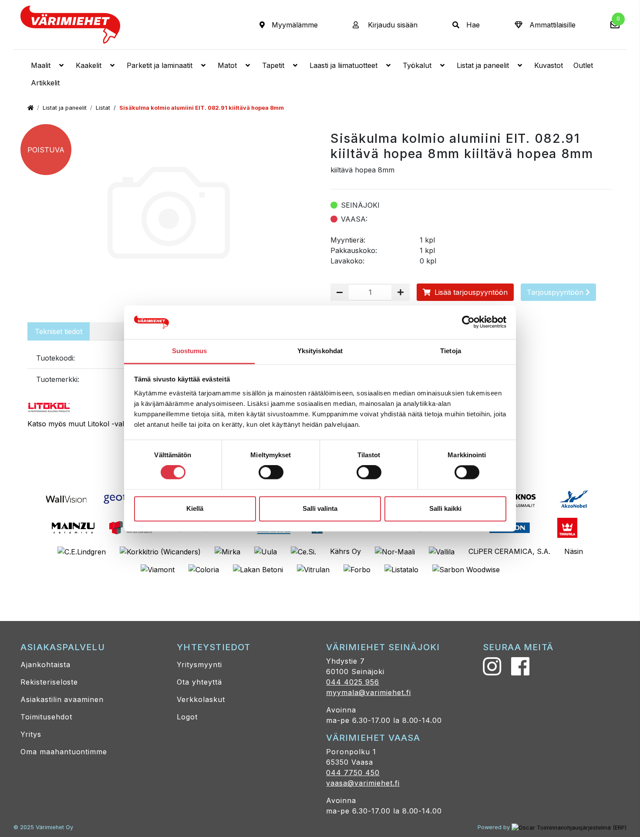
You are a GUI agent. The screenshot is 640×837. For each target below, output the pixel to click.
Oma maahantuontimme (63, 751)
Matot (227, 65)
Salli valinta (320, 508)
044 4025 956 (352, 682)
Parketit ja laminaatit (159, 65)
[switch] (271, 472)
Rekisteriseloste (49, 682)
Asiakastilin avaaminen (62, 699)
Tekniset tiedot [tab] (58, 331)
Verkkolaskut (201, 699)
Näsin (573, 551)
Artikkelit (45, 82)
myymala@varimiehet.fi (368, 692)
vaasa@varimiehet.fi (362, 783)
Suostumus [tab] (189, 350)
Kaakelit (88, 65)
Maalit (41, 65)
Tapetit (273, 65)
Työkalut (417, 65)
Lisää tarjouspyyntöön (470, 292)
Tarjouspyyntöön (556, 292)
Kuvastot (548, 65)
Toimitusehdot (46, 716)
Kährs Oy (345, 551)
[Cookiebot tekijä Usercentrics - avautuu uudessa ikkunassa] (468, 322)
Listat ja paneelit (483, 65)
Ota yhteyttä (199, 682)
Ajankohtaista (45, 664)
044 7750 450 (353, 772)
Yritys (30, 734)
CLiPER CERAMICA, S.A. (509, 551)
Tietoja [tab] (450, 350)
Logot (187, 716)
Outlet (583, 65)
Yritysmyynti (199, 664)
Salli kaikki (445, 508)
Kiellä (194, 508)
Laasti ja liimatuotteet (343, 65)
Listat (103, 108)
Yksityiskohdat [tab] (320, 350)
